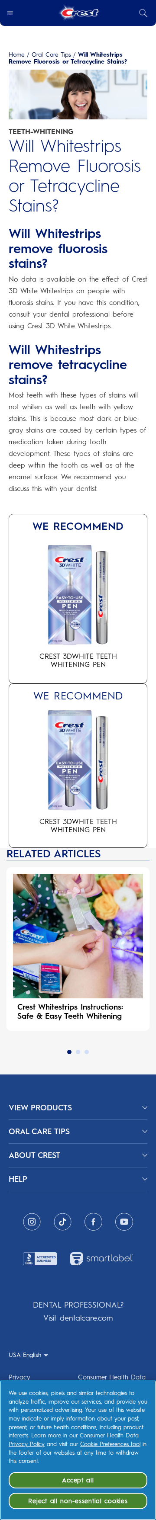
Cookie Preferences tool (110, 1444)
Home (17, 54)
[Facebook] (93, 1222)
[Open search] (143, 13)
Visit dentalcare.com (78, 1318)
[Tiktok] (63, 1222)
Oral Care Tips (51, 54)
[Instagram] (32, 1222)
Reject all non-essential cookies (77, 1501)
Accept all (78, 1480)
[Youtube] (124, 1222)
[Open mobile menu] (9, 13)
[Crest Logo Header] (78, 13)
